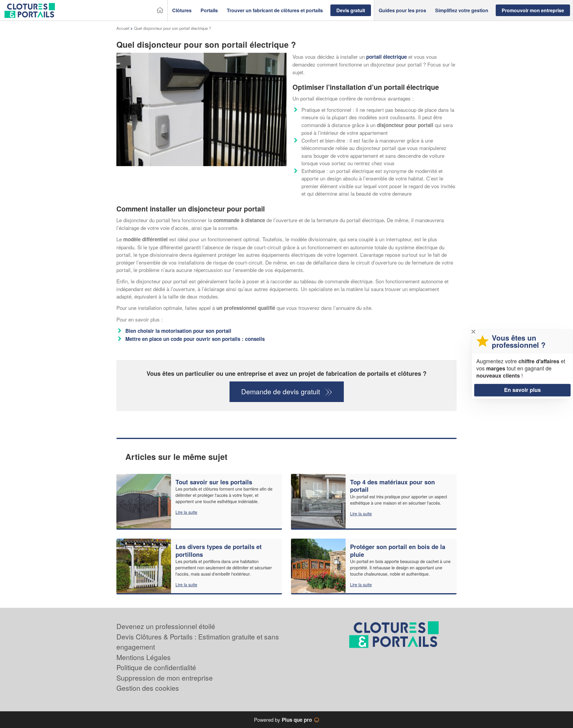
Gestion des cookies (147, 688)
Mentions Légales (143, 657)
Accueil (122, 28)
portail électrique (386, 56)
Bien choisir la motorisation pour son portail (178, 330)
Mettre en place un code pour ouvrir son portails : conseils (195, 338)
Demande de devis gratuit (280, 391)
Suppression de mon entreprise (164, 678)
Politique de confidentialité (156, 667)
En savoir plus (522, 390)
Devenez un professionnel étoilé (165, 626)
